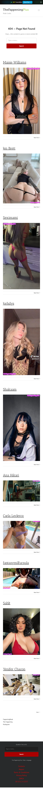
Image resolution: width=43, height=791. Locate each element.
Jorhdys (8, 303)
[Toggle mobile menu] (39, 10)
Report (21, 769)
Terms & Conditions (21, 772)
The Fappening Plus (17, 760)
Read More (36, 137)
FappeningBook (8, 719)
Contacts (21, 766)
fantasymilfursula (16, 563)
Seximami (10, 218)
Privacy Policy (21, 775)
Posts (24, 760)
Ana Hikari (11, 475)
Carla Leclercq (13, 516)
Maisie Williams (14, 62)
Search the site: (21, 744)
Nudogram (6, 724)
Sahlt (6, 603)
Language (28, 760)
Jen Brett (9, 148)
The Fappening (7, 722)
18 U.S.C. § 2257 (21, 781)
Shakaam (10, 389)
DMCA (21, 778)
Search (21, 46)
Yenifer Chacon (14, 669)
